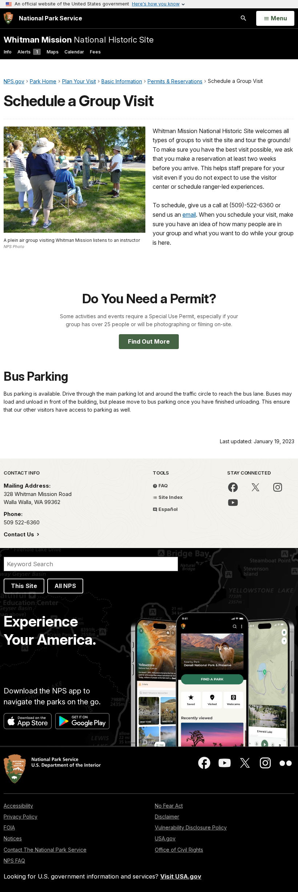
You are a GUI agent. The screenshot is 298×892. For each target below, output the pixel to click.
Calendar (74, 52)
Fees (95, 52)
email (189, 214)
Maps (53, 52)
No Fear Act (169, 806)
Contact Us (20, 534)
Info (8, 52)
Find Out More (149, 341)
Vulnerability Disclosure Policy (191, 827)
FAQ (162, 485)
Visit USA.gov (180, 876)
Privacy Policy (20, 816)
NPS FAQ (14, 860)
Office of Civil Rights (179, 850)
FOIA (9, 827)
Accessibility (18, 806)
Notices (13, 838)
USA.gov (165, 838)
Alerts (27, 52)
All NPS (65, 585)
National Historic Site (79, 39)
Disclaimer (167, 816)
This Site (24, 585)
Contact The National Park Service (45, 850)
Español (167, 509)
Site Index (170, 497)
